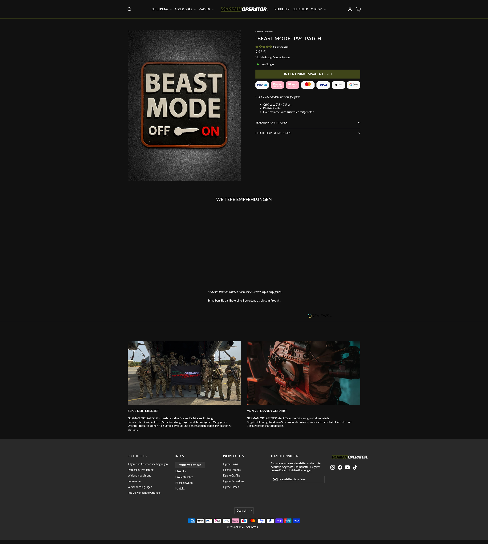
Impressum (134, 481)
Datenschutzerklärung (140, 469)
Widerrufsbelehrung (139, 475)
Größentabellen (184, 477)
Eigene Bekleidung (233, 481)
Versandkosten (281, 57)
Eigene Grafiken (232, 475)
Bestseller (300, 9)
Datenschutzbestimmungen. (295, 470)
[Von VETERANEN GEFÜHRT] (303, 373)
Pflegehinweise (184, 482)
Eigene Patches (232, 469)
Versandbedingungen (140, 487)
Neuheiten (282, 9)
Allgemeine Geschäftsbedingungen (148, 464)
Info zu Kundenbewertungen (144, 492)
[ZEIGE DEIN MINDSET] (184, 373)
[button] (307, 47)
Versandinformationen (271, 122)
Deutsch (241, 510)
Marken (205, 9)
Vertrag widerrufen (190, 464)
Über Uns (180, 471)
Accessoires (184, 9)
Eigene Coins (230, 464)
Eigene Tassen (231, 487)
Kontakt (180, 488)
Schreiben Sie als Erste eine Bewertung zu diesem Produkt (244, 300)
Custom (317, 9)
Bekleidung (160, 9)
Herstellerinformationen (273, 132)
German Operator (264, 31)
